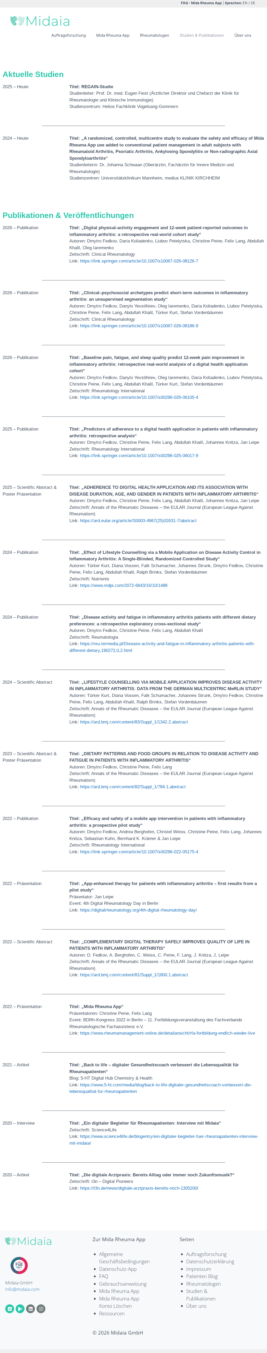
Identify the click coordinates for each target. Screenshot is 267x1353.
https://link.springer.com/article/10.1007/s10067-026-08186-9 (139, 325)
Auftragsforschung (68, 35)
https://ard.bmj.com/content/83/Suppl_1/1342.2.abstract (134, 722)
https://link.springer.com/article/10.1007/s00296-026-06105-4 (139, 397)
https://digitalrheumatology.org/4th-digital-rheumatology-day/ (138, 910)
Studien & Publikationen (202, 35)
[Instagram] (41, 1308)
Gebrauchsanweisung (123, 1283)
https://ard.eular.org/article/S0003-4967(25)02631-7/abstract (138, 520)
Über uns (242, 35)
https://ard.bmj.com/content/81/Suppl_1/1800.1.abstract (134, 974)
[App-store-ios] (9, 1308)
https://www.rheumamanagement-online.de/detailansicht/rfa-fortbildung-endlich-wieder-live (167, 1033)
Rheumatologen (154, 35)
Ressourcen (112, 1313)
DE (253, 3)
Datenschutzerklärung (210, 1261)
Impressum (198, 1269)
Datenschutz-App (118, 1269)
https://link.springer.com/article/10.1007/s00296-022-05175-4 (139, 851)
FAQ (103, 1276)
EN (245, 3)
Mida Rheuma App (113, 35)
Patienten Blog (202, 1276)
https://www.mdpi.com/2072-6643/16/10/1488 (123, 585)
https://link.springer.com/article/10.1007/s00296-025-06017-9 (139, 455)
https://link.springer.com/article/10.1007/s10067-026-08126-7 (139, 261)
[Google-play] (20, 1308)
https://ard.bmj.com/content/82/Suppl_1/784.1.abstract (133, 786)
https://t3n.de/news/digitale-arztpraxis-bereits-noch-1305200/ (139, 1188)
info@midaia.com (22, 1289)
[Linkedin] (30, 1308)
